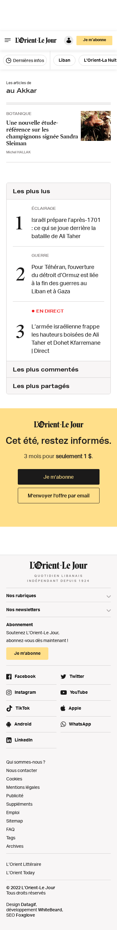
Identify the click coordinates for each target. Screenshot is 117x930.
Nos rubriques (21, 595)
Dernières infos (28, 60)
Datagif (28, 904)
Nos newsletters (23, 609)
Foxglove (25, 915)
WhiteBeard (50, 909)
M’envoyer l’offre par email (59, 495)
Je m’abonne (58, 477)
